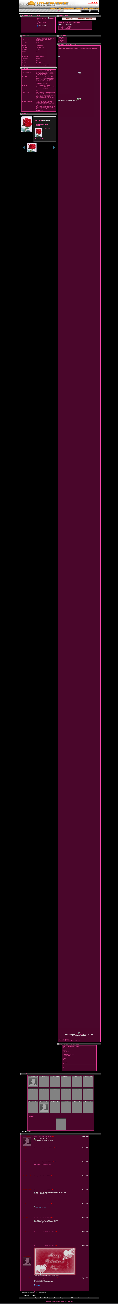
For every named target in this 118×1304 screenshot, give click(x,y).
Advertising (74, 1298)
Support (90, 8)
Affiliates (95, 8)
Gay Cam (95, 4)
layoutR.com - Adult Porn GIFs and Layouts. (45, 1221)
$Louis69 (55, 1089)
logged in (75, 18)
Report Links (85, 1136)
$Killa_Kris (77, 1089)
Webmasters (81, 1298)
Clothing (81, 8)
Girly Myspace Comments (79, 1035)
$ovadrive (66, 1101)
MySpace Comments (39, 1275)
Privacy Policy (53, 1298)
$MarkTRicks (66, 1089)
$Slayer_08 (77, 1101)
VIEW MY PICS (42, 25)
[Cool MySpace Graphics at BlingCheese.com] (55, 1274)
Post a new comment (40, 1292)
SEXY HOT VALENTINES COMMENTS (43, 1281)
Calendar (75, 8)
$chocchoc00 (33, 1089)
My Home (57, 8)
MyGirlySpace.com (88, 1034)
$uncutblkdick (55, 1076)
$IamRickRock (46, 120)
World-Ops (61, 1298)
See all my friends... (27, 1131)
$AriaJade (61, 1119)
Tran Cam (95, 5)
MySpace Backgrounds (52, 1275)
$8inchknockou (44, 1101)
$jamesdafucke (88, 1076)
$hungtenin (44, 1076)
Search (70, 8)
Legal (87, 1298)
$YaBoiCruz (88, 1089)
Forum (85, 8)
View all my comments (28, 1292)
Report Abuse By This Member (30, 1295)
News (62, 8)
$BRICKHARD (55, 1101)
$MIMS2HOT (66, 1076)
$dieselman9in (44, 1089)
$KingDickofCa (33, 1101)
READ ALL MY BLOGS (66, 24)
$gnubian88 (88, 1101)
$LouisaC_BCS (77, 1076)
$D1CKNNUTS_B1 (33, 1076)
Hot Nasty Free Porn (39, 1223)
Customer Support (34, 1298)
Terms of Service (44, 1298)
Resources (67, 1298)
